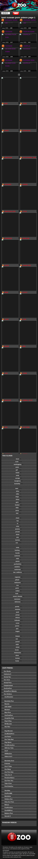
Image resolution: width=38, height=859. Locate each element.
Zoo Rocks (6, 671)
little (18, 507)
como (18, 623)
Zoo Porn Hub (7, 772)
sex (18, 639)
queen (19, 561)
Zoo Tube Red (7, 739)
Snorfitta (6, 790)
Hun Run (6, 726)
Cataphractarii (7, 685)
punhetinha (18, 564)
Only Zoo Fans (8, 802)
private (18, 531)
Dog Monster (7, 731)
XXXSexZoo (7, 753)
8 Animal (6, 763)
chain (18, 518)
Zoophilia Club (8, 718)
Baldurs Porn (7, 813)
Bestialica (6, 796)
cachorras (18, 569)
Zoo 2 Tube (7, 766)
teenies (18, 540)
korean (18, 658)
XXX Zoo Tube (7, 748)
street (18, 647)
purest (18, 641)
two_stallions (18, 572)
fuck (18, 593)
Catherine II (6, 674)
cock (18, 461)
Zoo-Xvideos (7, 694)
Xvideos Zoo (7, 799)
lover (18, 459)
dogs (19, 496)
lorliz (18, 547)
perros (18, 626)
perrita (18, 606)
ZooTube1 (6, 736)
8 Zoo (23, 7)
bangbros (18, 481)
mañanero (18, 582)
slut (18, 513)
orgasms (18, 577)
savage (18, 478)
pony (19, 510)
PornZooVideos (8, 777)
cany (18, 526)
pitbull (18, 579)
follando (19, 620)
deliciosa (18, 602)
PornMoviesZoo (8, 745)
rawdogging (18, 464)
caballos (18, 566)
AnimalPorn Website (9, 691)
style (18, 644)
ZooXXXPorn (7, 810)
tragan (18, 631)
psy (18, 537)
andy (18, 475)
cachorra (18, 555)
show (18, 534)
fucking (18, 550)
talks (18, 494)
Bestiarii (6, 709)
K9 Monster (7, 724)
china (18, 499)
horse (18, 650)
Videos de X (7, 756)
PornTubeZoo (7, 786)
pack (18, 612)
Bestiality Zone (8, 760)
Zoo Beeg (6, 769)
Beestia (5, 704)
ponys (19, 615)
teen (18, 488)
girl (18, 470)
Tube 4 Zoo (7, 783)
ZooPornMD (7, 793)
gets (18, 502)
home (18, 661)
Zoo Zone (6, 679)
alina (18, 491)
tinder (18, 472)
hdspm (18, 636)
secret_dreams (18, 596)
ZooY (5, 750)
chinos (18, 617)
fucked (18, 505)
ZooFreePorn (7, 715)
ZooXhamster (7, 697)
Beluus (5, 804)
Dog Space (6, 742)
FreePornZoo (7, 807)
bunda (18, 553)
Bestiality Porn (8, 701)
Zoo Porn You (7, 780)
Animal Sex (6, 677)
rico (18, 585)
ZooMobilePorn (8, 733)
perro (18, 588)
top (19, 520)
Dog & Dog (6, 721)
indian (19, 591)
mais (18, 558)
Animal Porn (7, 682)
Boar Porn (6, 712)
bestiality (18, 483)
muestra (18, 609)
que (18, 628)
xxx (18, 542)
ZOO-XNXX (6, 706)
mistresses (18, 652)
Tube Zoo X (7, 775)
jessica (18, 529)
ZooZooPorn (7, 688)
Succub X (6, 816)
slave (18, 655)
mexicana (18, 599)
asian (18, 467)
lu (18, 523)
